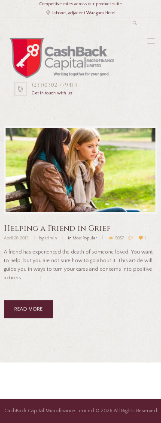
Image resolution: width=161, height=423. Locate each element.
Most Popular (85, 238)
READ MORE (28, 309)
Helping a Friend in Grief (57, 228)
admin (51, 238)
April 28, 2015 (16, 238)
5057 (119, 238)
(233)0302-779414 (54, 85)
